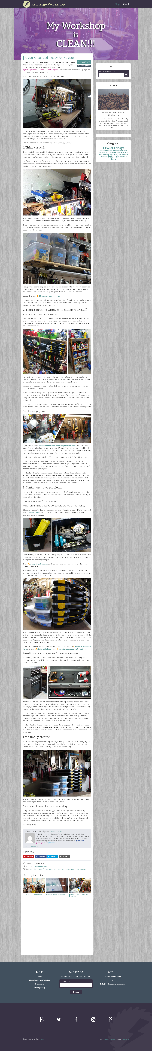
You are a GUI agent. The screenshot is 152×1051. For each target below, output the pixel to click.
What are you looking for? (107, 71)
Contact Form (115, 976)
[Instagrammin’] (93, 1021)
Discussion (102, 152)
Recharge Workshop (48, 4)
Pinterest (30, 856)
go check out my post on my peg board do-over (57, 446)
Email (65, 856)
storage (83, 869)
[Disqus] (57, 929)
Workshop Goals (85, 65)
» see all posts (56, 832)
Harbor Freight (43, 869)
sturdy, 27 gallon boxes (39, 564)
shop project (74, 869)
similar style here (44, 649)
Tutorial (113, 156)
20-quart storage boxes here (50, 296)
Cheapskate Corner (118, 150)
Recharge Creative (109, 1039)
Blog (117, 4)
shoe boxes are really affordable (71, 649)
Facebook (42, 856)
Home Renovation (104, 154)
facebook (81, 841)
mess (51, 869)
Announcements (106, 150)
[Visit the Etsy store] (41, 1021)
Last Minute (124, 154)
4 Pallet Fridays (113, 148)
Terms (42, 1039)
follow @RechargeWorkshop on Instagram (41, 70)
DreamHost (125, 1039)
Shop (40, 976)
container (33, 869)
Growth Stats (121, 152)
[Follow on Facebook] (75, 1021)
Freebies (111, 152)
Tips (101, 156)
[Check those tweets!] (58, 1021)
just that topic (34, 513)
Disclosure (39, 984)
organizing (57, 869)
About (126, 4)
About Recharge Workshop (39, 980)
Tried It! (105, 156)
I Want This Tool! (115, 154)
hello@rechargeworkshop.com (112, 984)
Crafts (125, 150)
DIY (107, 152)
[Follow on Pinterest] (110, 1021)
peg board (65, 869)
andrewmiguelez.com (32, 846)
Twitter (53, 856)
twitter (52, 843)
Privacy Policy (39, 988)
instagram (41, 843)
